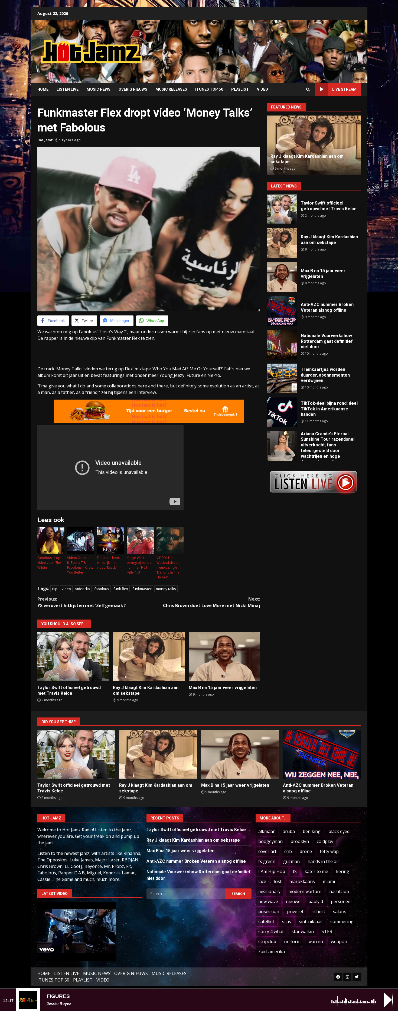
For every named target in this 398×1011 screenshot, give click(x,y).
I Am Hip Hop (271, 871)
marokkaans (302, 881)
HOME (42, 89)
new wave (268, 901)
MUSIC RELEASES (171, 89)
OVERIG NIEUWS (133, 89)
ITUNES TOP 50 (209, 89)
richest (318, 911)
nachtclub (339, 891)
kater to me (316, 871)
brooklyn (300, 841)
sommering (342, 921)
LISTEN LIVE (68, 89)
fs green (266, 861)
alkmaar (266, 831)
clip (54, 588)
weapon (339, 941)
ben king (312, 831)
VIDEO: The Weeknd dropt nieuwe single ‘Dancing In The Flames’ (168, 567)
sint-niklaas (310, 921)
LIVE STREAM (344, 89)
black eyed (339, 831)
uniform (292, 941)
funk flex (120, 588)
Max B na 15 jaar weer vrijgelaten (224, 656)
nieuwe (293, 901)
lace (262, 881)
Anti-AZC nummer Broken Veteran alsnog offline (282, 311)
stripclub (267, 941)
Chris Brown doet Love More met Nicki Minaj (211, 602)
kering (342, 871)
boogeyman (270, 841)
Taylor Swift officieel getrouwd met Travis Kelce (73, 656)
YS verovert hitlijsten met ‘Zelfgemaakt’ (81, 602)
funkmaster (142, 588)
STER (327, 931)
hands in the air (323, 861)
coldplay (325, 841)
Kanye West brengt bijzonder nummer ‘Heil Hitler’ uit (140, 565)
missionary (269, 891)
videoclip (82, 588)
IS (295, 871)
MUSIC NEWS (98, 89)
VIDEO (262, 89)
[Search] (308, 89)
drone (306, 851)
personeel (341, 901)
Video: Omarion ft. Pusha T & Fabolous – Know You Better (80, 565)
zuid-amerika (271, 951)
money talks (166, 588)
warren (315, 941)
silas (286, 921)
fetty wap (329, 851)
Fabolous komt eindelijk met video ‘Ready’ (108, 562)
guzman (291, 861)
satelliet (266, 921)
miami (329, 881)
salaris (339, 911)
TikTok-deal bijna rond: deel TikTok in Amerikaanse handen (282, 412)
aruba (289, 831)
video (66, 588)
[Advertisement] (268, 47)
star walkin (303, 931)
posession (268, 911)
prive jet (295, 911)
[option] (313, 145)
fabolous (101, 588)
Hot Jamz (45, 140)
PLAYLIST (240, 89)
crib (288, 851)
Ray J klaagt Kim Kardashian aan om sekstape (148, 656)
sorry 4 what (271, 931)
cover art (267, 851)
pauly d (315, 901)
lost (278, 881)
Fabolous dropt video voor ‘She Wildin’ (49, 562)
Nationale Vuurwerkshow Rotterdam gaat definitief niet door (282, 345)
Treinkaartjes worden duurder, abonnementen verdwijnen (282, 378)
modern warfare (304, 891)
